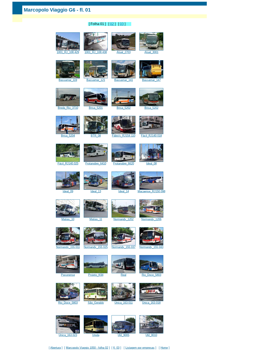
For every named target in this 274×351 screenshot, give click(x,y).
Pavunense (68, 274)
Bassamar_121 (95, 80)
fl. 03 (116, 347)
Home (164, 347)
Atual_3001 (151, 52)
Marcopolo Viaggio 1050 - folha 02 (87, 347)
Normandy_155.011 (68, 247)
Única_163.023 (68, 335)
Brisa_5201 (96, 107)
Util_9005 (123, 335)
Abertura (55, 347)
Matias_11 (95, 219)
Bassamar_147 (151, 80)
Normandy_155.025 (96, 247)
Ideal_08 (151, 163)
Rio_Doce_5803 (151, 274)
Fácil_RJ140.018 (151, 135)
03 (122, 24)
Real (123, 274)
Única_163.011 (124, 302)
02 (112, 24)
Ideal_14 (123, 191)
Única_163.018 (151, 302)
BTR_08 (96, 135)
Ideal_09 (68, 191)
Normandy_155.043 (151, 247)
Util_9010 (151, 335)
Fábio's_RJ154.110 (123, 135)
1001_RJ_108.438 (96, 52)
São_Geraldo (96, 302)
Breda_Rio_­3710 (68, 107)
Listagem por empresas (140, 347)
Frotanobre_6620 (123, 163)
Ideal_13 (96, 191)
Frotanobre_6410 (95, 163)
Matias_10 (67, 219)
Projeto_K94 (95, 274)
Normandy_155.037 (124, 247)
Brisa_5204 (68, 135)
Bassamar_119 (68, 80)
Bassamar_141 (123, 80)
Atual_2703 (124, 52)
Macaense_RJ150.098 (151, 191)
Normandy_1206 (151, 219)
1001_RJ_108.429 (68, 52)
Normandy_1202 (123, 219)
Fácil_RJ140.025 (68, 163)
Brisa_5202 (124, 107)
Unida (95, 335)
